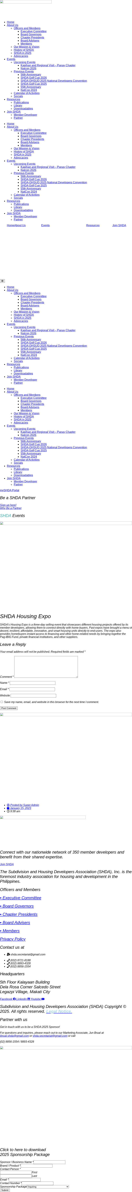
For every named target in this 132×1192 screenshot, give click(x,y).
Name (4, 682)
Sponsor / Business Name (17, 1162)
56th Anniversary (31, 74)
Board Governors (31, 34)
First (34, 1172)
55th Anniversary (31, 87)
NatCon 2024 (29, 90)
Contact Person (10, 1169)
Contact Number (11, 1183)
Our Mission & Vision (26, 46)
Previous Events (24, 71)
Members (26, 43)
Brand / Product (10, 1165)
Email (4, 689)
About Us (12, 25)
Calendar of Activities (27, 93)
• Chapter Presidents (18, 914)
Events (11, 59)
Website (5, 695)
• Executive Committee (20, 897)
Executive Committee (34, 31)
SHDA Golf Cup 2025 (34, 83)
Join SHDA (14, 111)
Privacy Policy (12, 939)
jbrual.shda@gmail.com (14, 1035)
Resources (13, 99)
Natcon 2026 (28, 68)
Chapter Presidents (32, 37)
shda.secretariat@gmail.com (50, 1035)
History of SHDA (24, 49)
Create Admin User (10, 1190)
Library (18, 105)
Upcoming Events (24, 62)
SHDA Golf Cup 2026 (34, 77)
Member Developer (25, 114)
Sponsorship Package (13, 1186)
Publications (21, 102)
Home (10, 22)
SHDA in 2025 (22, 53)
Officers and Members (27, 28)
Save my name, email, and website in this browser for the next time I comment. (51, 702)
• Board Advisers (15, 922)
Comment (7, 676)
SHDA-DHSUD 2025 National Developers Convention (54, 80)
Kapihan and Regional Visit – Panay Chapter (48, 65)
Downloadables (23, 108)
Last (34, 1175)
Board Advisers (30, 40)
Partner (18, 117)
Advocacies (21, 56)
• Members (10, 930)
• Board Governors (17, 906)
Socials (18, 96)
